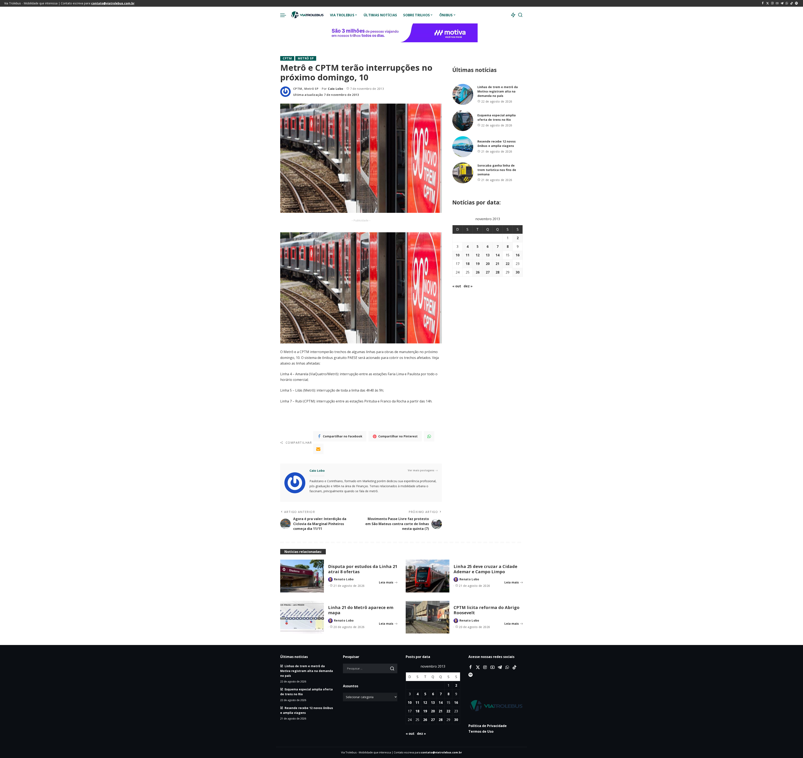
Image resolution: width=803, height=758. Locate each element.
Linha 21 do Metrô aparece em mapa (360, 610)
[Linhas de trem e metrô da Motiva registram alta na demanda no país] (462, 94)
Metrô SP (306, 58)
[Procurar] (520, 15)
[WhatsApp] (786, 3)
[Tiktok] (791, 3)
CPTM (287, 58)
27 (488, 272)
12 (477, 255)
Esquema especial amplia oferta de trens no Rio (496, 117)
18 (467, 263)
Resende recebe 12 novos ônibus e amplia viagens (496, 143)
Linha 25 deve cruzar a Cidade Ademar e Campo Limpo (485, 569)
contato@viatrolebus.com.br (112, 3)
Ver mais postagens (421, 470)
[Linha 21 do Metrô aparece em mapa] (302, 617)
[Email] (318, 449)
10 (457, 255)
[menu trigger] (285, 15)
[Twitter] (767, 3)
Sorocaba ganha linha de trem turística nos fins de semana (496, 169)
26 (477, 272)
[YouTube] (777, 3)
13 (488, 255)
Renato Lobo (344, 579)
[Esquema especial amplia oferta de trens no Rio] (462, 120)
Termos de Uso (481, 731)
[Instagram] (772, 3)
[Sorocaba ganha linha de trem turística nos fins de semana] (462, 172)
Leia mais (386, 582)
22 (507, 263)
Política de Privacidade (487, 725)
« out (456, 286)
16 (517, 255)
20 (488, 263)
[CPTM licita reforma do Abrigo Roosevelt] (427, 617)
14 (497, 255)
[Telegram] (782, 3)
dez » (468, 286)
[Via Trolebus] (307, 15)
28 (497, 272)
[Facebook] (762, 3)
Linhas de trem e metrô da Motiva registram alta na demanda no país (497, 91)
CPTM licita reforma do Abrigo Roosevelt (486, 610)
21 (497, 263)
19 (477, 263)
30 (517, 272)
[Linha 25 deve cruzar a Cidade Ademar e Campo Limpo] (427, 576)
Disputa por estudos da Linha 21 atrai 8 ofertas (362, 569)
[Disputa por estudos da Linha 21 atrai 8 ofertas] (302, 576)
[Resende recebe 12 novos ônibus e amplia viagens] (462, 146)
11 (467, 255)
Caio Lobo (335, 89)
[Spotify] (796, 3)
